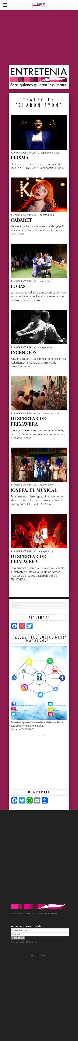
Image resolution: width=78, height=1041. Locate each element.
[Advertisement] (39, 37)
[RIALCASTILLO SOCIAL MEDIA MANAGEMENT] (39, 719)
